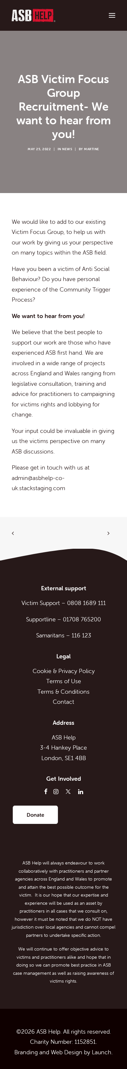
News (67, 149)
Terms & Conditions (63, 691)
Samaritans (50, 635)
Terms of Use (63, 681)
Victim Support (40, 603)
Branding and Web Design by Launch (62, 1052)
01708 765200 (82, 619)
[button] (112, 15)
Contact (63, 701)
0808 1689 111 (86, 603)
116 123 (81, 635)
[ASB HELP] (33, 15)
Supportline (41, 619)
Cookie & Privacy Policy (64, 671)
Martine (91, 149)
